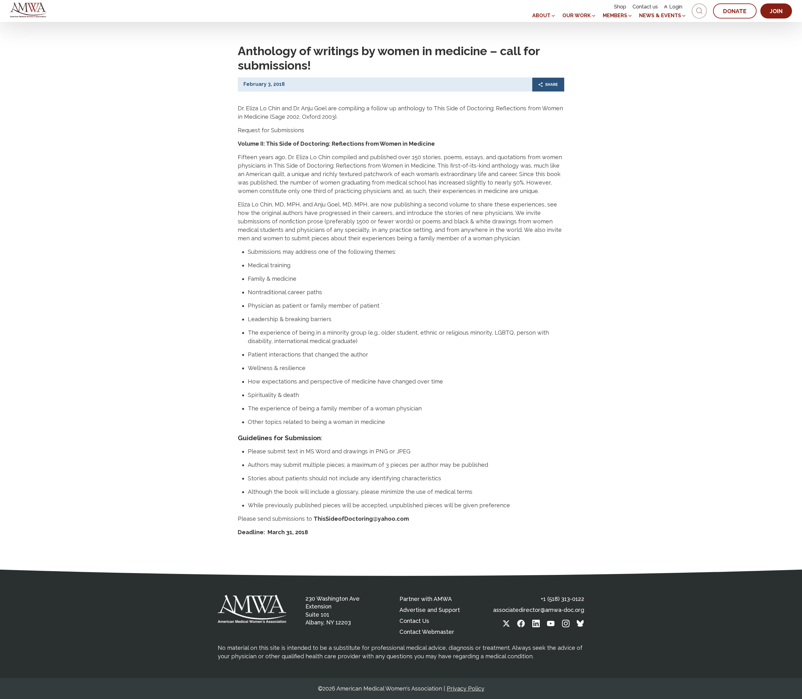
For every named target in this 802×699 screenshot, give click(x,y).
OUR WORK (576, 15)
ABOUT (541, 15)
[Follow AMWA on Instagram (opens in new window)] (566, 625)
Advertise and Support (429, 610)
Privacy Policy (465, 688)
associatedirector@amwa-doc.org (538, 610)
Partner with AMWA (425, 599)
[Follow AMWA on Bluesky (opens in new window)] (580, 625)
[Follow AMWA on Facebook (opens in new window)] (521, 625)
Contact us (645, 6)
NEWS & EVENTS (660, 15)
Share (551, 84)
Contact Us (414, 621)
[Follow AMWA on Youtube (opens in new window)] (551, 625)
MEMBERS (615, 15)
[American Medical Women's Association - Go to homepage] (252, 609)
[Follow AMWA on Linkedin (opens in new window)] (536, 625)
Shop (620, 6)
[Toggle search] (699, 10)
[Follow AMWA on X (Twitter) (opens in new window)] (506, 625)
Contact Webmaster (426, 632)
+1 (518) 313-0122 (562, 599)
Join (776, 11)
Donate (735, 11)
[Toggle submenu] (553, 16)
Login (675, 6)
